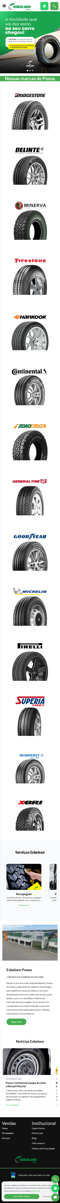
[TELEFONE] (54, 6)
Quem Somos (38, 1128)
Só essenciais (48, 1196)
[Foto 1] (27, 70)
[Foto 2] (30, 70)
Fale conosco (38, 1143)
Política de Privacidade (43, 1148)
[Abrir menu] (4, 6)
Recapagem (8, 1133)
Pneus (5, 1128)
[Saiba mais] (30, 111)
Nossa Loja (37, 1133)
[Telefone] (55, 1179)
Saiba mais (36, 1191)
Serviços (6, 1138)
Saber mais (16, 1022)
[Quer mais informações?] (55, 1197)
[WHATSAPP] (44, 6)
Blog (34, 1138)
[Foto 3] (32, 70)
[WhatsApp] (55, 1188)
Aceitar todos (22, 1196)
